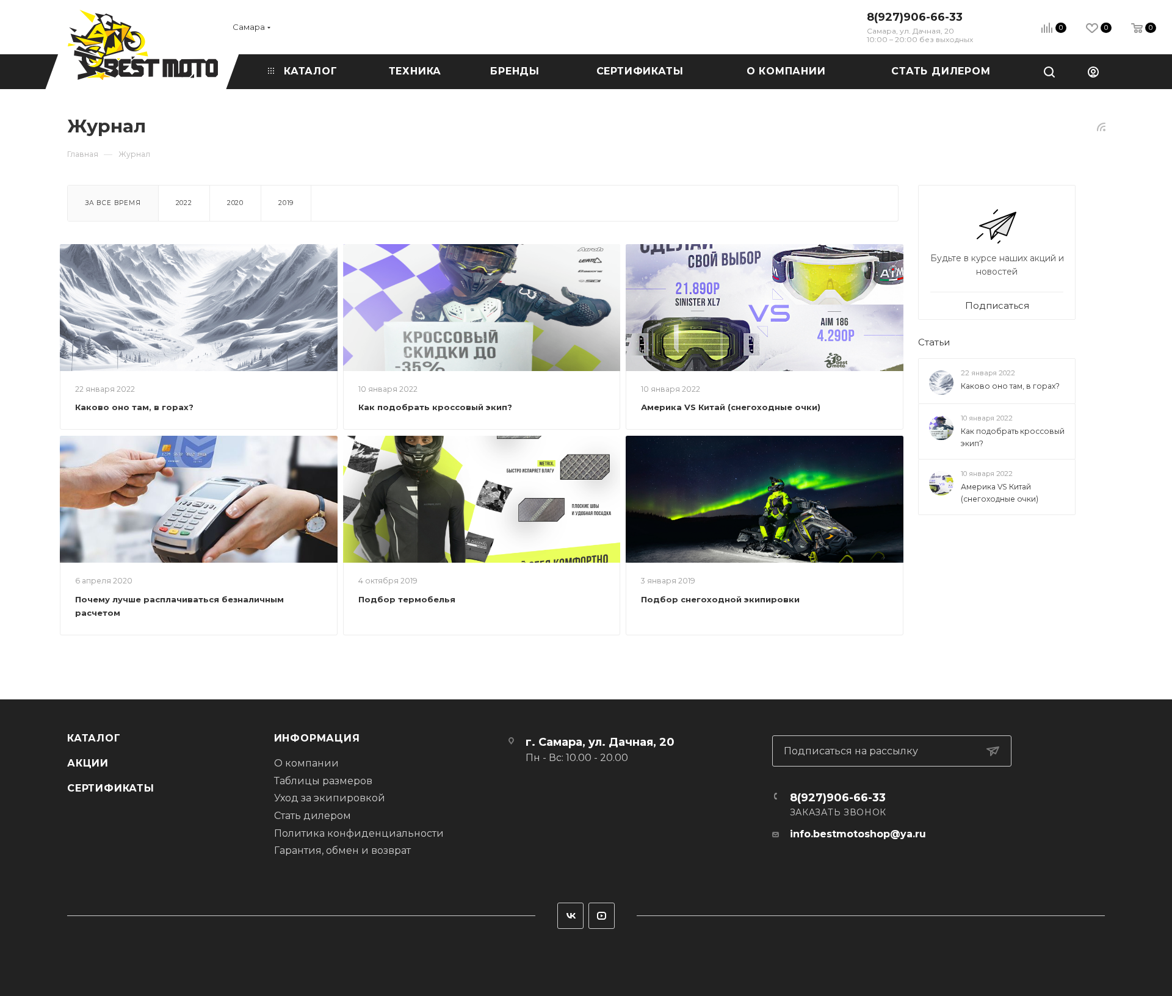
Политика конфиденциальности (359, 833)
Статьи (934, 342)
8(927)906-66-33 (915, 17)
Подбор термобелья (406, 599)
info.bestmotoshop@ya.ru (858, 834)
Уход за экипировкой (329, 798)
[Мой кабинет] (1093, 71)
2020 (235, 203)
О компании (306, 763)
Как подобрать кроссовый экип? (435, 407)
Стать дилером (312, 815)
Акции (88, 763)
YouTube (601, 916)
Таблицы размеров (323, 781)
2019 (286, 203)
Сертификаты (110, 788)
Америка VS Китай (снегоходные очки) (730, 407)
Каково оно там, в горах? (134, 407)
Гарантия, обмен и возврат (342, 850)
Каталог (94, 738)
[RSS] (1101, 126)
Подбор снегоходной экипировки (720, 599)
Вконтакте (570, 916)
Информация (317, 738)
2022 (184, 203)
